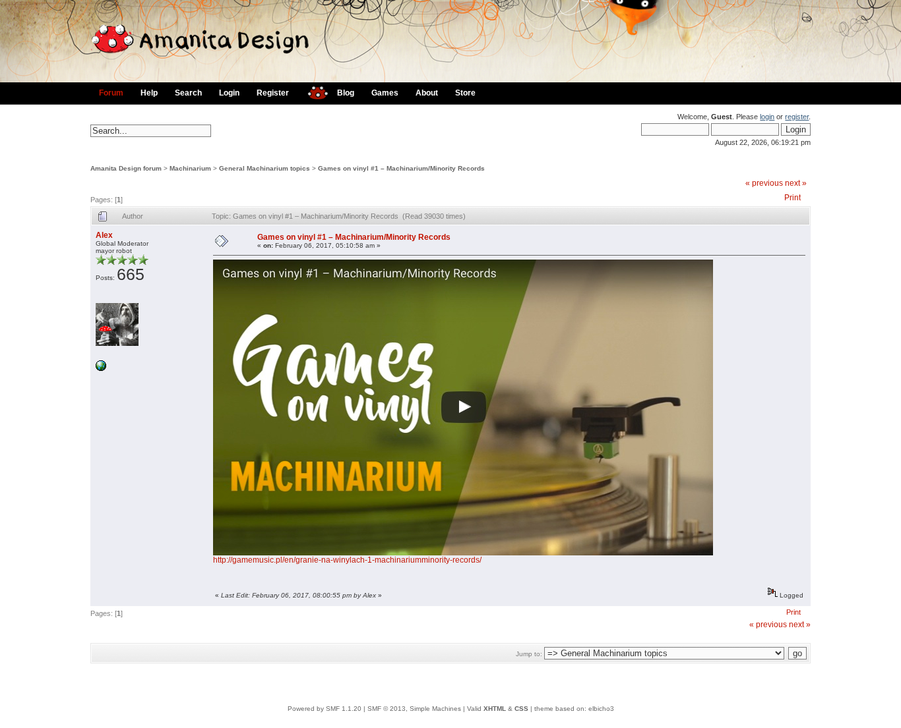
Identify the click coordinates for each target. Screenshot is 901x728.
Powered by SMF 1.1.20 (324, 708)
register (797, 117)
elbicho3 (601, 708)
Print (792, 197)
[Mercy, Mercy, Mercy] (101, 368)
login (767, 117)
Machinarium (190, 168)
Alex (104, 235)
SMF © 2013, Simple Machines (414, 708)
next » (796, 183)
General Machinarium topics (264, 168)
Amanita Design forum (126, 168)
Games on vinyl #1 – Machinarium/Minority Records (401, 168)
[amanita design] (312, 91)
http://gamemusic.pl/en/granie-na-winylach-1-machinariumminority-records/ (347, 560)
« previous (764, 183)
